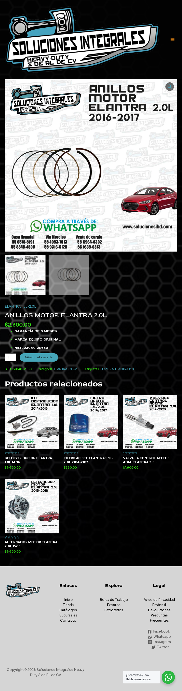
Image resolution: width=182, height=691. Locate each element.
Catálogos (68, 610)
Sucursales (68, 615)
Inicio (68, 600)
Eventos (114, 605)
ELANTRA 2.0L (125, 369)
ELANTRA (107, 369)
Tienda (68, 605)
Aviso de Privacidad (159, 600)
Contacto (68, 621)
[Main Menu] (172, 39)
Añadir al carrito (38, 357)
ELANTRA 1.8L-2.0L (20, 307)
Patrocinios (113, 610)
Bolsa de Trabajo (114, 600)
